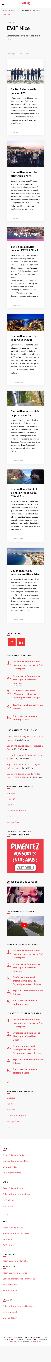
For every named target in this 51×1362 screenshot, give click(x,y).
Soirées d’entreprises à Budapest (19, 1306)
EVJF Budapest (10, 1317)
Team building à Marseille (15, 1260)
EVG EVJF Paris (10, 1166)
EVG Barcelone (10, 1284)
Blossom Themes (16, 1341)
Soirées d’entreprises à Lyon (16, 1194)
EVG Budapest (10, 1312)
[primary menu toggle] (3, 4)
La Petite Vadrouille (16, 810)
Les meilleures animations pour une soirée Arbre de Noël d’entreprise (28, 665)
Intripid (10, 804)
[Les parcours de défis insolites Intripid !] (25, 872)
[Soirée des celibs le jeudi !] (25, 902)
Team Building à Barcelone (16, 1272)
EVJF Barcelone (10, 1290)
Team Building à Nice (13, 1227)
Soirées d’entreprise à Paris (16, 1161)
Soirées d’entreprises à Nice (16, 1233)
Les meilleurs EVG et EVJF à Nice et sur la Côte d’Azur (24, 492)
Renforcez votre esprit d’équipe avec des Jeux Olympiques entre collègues (27, 694)
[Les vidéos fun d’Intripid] (25, 935)
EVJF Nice (7, 1245)
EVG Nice (7, 1239)
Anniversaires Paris (12, 1172)
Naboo (10, 816)
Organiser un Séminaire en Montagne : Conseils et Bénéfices (26, 679)
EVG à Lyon (8, 1200)
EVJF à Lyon (8, 1206)
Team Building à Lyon (13, 1188)
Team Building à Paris (13, 1155)
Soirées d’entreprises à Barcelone (19, 1278)
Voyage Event (13, 822)
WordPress (37, 1341)
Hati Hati (11, 798)
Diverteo (11, 793)
